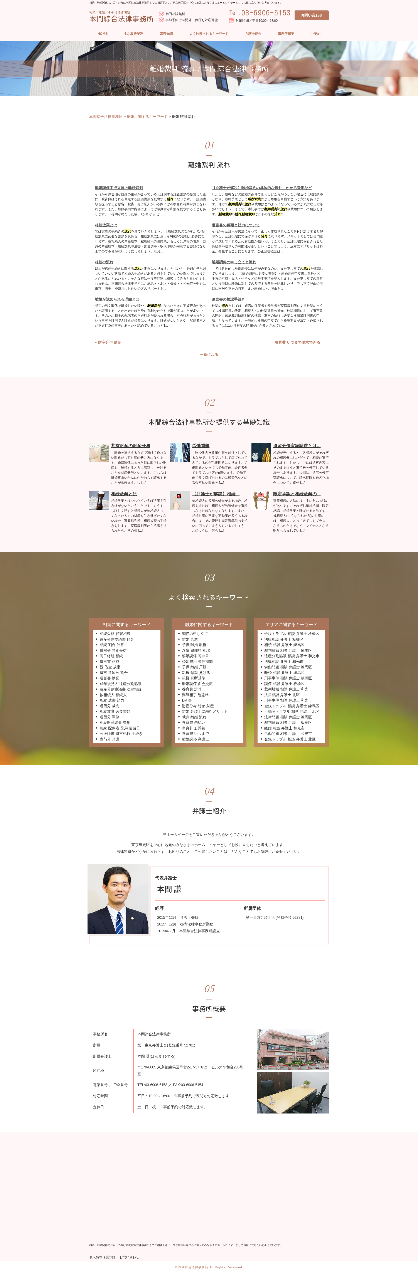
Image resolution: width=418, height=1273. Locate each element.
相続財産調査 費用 (115, 722)
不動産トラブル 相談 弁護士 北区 (291, 711)
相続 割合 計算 (112, 645)
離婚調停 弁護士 (195, 739)
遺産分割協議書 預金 (117, 639)
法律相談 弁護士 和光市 (283, 662)
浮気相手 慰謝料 (195, 695)
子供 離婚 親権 (194, 645)
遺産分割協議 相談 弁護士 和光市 (291, 656)
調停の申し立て (195, 634)
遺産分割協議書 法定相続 (121, 689)
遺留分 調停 (109, 717)
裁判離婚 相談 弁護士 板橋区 (288, 722)
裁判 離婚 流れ (194, 717)
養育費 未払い (193, 722)
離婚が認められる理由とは (117, 299)
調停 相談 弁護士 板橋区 (284, 684)
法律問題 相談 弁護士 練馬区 (288, 717)
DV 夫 (187, 700)
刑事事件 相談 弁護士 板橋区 (288, 678)
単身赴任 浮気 (193, 728)
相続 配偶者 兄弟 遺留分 (120, 728)
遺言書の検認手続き (228, 299)
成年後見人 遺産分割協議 (121, 684)
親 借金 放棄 (110, 667)
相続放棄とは (106, 225)
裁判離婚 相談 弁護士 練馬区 (288, 650)
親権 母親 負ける (196, 673)
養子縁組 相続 (111, 656)
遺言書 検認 (109, 678)
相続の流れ (104, 262)
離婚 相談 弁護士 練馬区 (284, 673)
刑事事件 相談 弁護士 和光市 (288, 700)
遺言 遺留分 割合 (114, 673)
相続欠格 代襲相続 (115, 634)
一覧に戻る (209, 355)
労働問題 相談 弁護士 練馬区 (288, 667)
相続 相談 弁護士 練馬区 (284, 645)
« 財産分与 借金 (108, 342)
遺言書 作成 (109, 662)
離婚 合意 (190, 639)
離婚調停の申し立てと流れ (234, 262)
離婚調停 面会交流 (197, 684)
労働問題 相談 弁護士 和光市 (288, 734)
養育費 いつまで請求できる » (299, 342)
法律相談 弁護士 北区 (282, 695)
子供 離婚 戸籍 (194, 667)
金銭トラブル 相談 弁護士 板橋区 (291, 634)
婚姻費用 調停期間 (197, 662)
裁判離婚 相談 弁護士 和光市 (288, 689)
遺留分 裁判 (109, 706)
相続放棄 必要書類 (115, 711)
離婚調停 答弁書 (195, 656)
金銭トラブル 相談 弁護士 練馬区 (291, 706)
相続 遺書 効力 (112, 700)
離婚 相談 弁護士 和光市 (284, 728)
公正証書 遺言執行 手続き (121, 734)
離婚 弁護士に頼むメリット (205, 711)
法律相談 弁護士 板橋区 (283, 639)
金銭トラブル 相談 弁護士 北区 (290, 739)
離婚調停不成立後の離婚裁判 (119, 188)
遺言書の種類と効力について (236, 225)
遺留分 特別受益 (113, 650)
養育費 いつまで (195, 734)
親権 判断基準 (193, 678)
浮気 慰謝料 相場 (196, 650)
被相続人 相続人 (113, 695)
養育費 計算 (192, 689)
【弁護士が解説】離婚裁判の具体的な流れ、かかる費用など (262, 188)
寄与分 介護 (109, 739)
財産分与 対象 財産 (198, 706)
